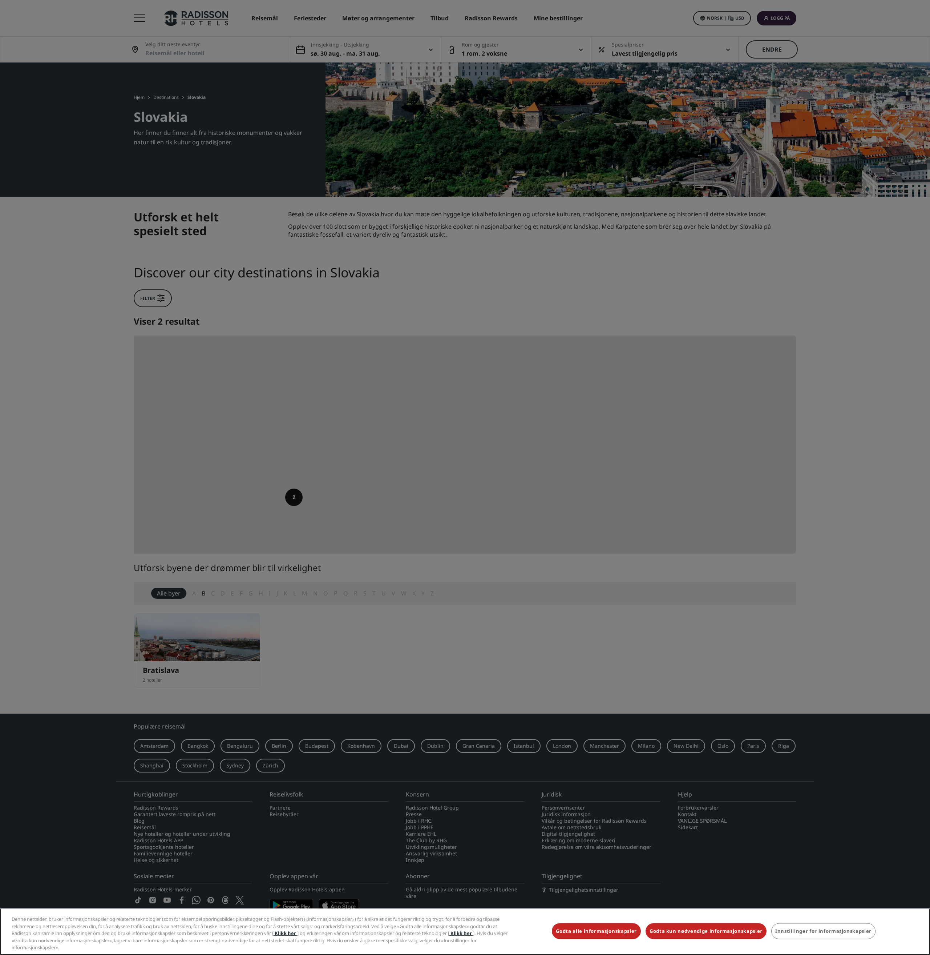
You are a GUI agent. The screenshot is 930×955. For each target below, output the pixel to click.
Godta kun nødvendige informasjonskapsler (706, 931)
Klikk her (285, 933)
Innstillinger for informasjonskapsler (823, 931)
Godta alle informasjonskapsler (596, 931)
